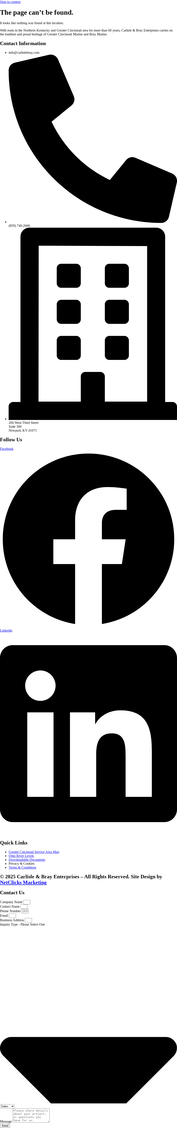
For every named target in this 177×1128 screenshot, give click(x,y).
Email (4, 915)
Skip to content (10, 2)
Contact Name (10, 906)
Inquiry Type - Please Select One (22, 924)
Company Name (11, 902)
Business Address (12, 920)
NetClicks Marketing (23, 882)
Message (6, 1121)
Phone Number (11, 911)
